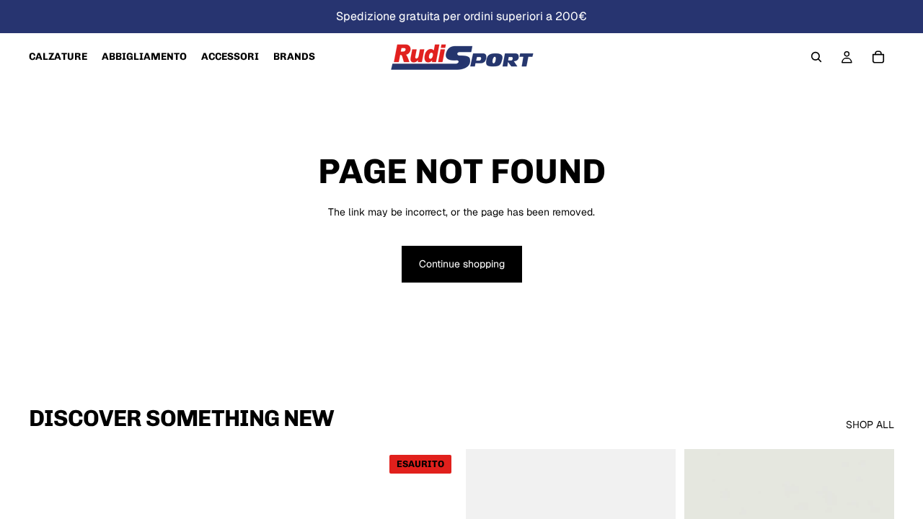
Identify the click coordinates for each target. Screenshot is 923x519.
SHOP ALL (870, 424)
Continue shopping (462, 263)
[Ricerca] (816, 57)
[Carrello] (878, 57)
